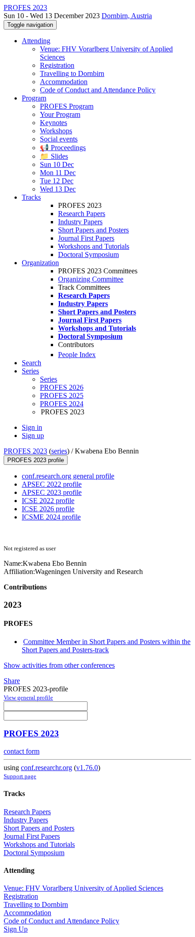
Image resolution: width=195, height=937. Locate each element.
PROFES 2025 (61, 395)
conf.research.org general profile (68, 476)
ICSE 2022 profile (48, 500)
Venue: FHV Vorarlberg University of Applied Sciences (83, 888)
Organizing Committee (90, 279)
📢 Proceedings (63, 147)
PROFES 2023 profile (35, 460)
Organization (40, 263)
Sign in (32, 427)
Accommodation (64, 82)
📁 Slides (54, 156)
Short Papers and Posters (93, 230)
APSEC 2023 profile (52, 492)
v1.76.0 (87, 767)
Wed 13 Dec (58, 189)
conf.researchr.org (46, 767)
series (59, 451)
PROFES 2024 (61, 404)
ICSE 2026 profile (48, 509)
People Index (77, 354)
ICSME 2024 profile (51, 517)
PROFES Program (66, 106)
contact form (21, 751)
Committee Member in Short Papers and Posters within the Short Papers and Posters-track (106, 646)
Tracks (31, 197)
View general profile (28, 697)
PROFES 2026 (61, 387)
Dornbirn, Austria (127, 16)
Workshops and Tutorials (93, 246)
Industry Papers (80, 222)
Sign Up (16, 929)
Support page (20, 776)
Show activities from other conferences (59, 665)
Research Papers (81, 213)
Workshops (56, 131)
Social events (59, 139)
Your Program (60, 114)
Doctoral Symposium (88, 254)
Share (12, 681)
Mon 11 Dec (58, 172)
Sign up (33, 435)
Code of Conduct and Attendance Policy (98, 90)
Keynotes (53, 122)
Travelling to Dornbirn (72, 73)
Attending (36, 41)
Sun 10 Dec (57, 164)
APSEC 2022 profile (52, 484)
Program (34, 98)
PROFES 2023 (25, 451)
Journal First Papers (86, 238)
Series (48, 379)
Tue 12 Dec (56, 181)
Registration (57, 65)
